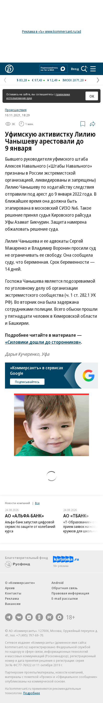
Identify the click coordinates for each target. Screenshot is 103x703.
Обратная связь (65, 588)
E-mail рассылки (65, 598)
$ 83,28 (22, 80)
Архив (9, 588)
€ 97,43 (37, 80)
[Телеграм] (8, 617)
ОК (92, 96)
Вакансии (12, 603)
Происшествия (15, 110)
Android (58, 582)
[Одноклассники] (39, 617)
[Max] (59, 617)
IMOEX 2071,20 (73, 80)
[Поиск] (84, 69)
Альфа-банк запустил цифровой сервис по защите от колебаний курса (30, 526)
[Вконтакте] (19, 617)
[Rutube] (49, 617)
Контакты (13, 593)
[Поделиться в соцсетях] (93, 124)
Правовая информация (70, 593)
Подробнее (31, 693)
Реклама (12, 598)
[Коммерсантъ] (9, 69)
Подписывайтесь (27, 382)
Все (37, 503)
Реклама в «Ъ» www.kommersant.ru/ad (51, 31)
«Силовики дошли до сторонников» (43, 342)
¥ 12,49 (52, 80)
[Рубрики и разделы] (93, 69)
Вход (75, 69)
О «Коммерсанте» (20, 582)
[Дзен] (29, 617)
